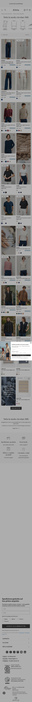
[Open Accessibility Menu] (4, 693)
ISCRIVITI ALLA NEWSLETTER (21, 355)
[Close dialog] (31, 343)
